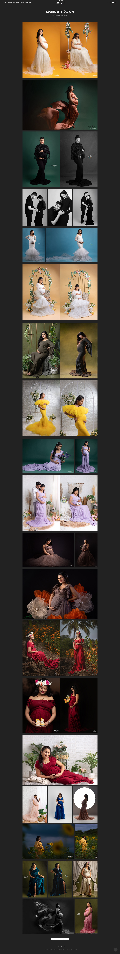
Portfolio (10, 2)
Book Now (28, 2)
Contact (22, 2)
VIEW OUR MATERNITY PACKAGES (60, 939)
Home (5, 2)
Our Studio (16, 2)
